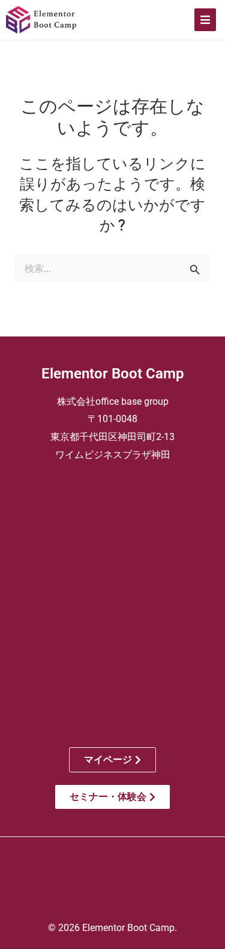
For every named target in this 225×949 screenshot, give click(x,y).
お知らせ (113, 708)
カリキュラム (113, 545)
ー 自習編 (113, 653)
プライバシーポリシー (113, 903)
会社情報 (113, 862)
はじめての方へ (112, 524)
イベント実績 (113, 687)
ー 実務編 (113, 632)
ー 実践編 (113, 610)
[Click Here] (205, 19)
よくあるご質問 (112, 730)
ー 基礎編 (113, 589)
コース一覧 (113, 567)
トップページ (113, 502)
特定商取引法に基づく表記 (112, 882)
